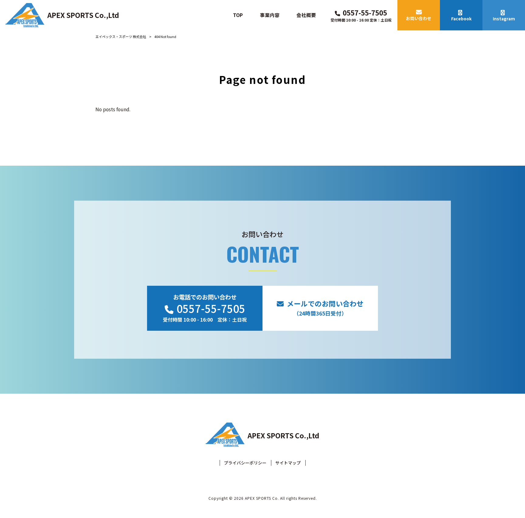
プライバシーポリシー (245, 463)
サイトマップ (288, 463)
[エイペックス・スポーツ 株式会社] (24, 15)
